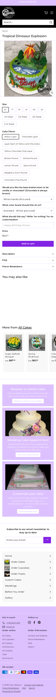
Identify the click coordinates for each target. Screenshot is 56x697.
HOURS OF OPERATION (28, 2)
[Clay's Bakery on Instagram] (29, 622)
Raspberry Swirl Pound (15, 172)
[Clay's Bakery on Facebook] (34, 622)
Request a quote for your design (28, 401)
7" (12, 109)
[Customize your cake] (28, 477)
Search (31, 647)
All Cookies (7, 643)
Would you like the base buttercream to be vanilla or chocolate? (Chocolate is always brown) (25, 190)
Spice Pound (30, 165)
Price (5, 231)
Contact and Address (37, 636)
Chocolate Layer (30, 136)
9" (27, 109)
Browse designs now (28, 511)
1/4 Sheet (8, 117)
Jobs (4, 654)
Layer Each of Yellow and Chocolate (22, 144)
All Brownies (8, 647)
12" (42, 109)
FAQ (30, 643)
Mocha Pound (30, 158)
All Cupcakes (8, 639)
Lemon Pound (11, 165)
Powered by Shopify (11, 691)
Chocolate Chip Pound (15, 180)
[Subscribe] (47, 540)
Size (4, 104)
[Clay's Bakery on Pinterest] (39, 622)
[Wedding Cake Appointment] (28, 423)
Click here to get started (28, 455)
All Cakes (25, 327)
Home (5, 31)
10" (34, 109)
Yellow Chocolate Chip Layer (18, 151)
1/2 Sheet (22, 117)
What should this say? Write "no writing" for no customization (27, 218)
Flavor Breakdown (36, 639)
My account (7, 658)
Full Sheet (9, 124)
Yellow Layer (10, 136)
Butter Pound (11, 158)
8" (19, 109)
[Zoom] (52, 92)
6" (5, 109)
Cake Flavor (8, 131)
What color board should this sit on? (22, 205)
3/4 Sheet (37, 117)
